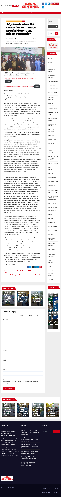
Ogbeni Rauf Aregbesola (12, 43)
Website (5, 369)
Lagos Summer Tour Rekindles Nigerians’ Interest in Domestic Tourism (37, 295)
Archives (50, 62)
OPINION (50, 218)
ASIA (49, 66)
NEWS (23, 21)
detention (29, 38)
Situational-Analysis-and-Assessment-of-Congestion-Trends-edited (18, 86)
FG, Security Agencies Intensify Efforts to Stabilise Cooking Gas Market (56, 294)
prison (27, 43)
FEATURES (51, 147)
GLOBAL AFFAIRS (47, 488)
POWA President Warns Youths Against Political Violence (52, 409)
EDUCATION (52, 139)
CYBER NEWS (52, 109)
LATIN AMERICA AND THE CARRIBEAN (53, 198)
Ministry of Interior (17, 41)
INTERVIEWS (52, 177)
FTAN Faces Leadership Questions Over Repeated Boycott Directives (28, 464)
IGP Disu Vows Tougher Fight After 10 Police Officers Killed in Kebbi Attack (7, 293)
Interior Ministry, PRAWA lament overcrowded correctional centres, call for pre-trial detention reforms (28, 273)
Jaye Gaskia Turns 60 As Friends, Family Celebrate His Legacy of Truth (22, 293)
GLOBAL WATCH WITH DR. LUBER (53, 158)
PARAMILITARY (52, 222)
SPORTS (50, 266)
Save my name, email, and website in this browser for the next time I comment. (21, 383)
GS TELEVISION (53, 163)
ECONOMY (51, 135)
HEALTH (50, 173)
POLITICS (51, 234)
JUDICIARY (51, 185)
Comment (6, 319)
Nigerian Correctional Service (29, 41)
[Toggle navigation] (31, 13)
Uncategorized (52, 270)
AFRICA (50, 58)
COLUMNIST (52, 85)
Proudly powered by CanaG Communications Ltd (11, 487)
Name (5, 350)
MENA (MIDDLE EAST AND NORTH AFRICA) (53, 209)
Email (4, 360)
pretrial (24, 43)
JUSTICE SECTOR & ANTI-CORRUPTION (14, 21)
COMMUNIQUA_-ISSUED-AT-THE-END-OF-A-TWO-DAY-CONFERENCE (20, 78)
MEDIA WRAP (52, 203)
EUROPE (51, 143)
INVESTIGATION (53, 181)
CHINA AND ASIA (53, 81)
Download (8, 81)
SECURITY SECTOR (45, 492)
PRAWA (20, 43)
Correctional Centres (21, 38)
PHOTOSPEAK (52, 226)
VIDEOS (50, 279)
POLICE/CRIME (52, 230)
